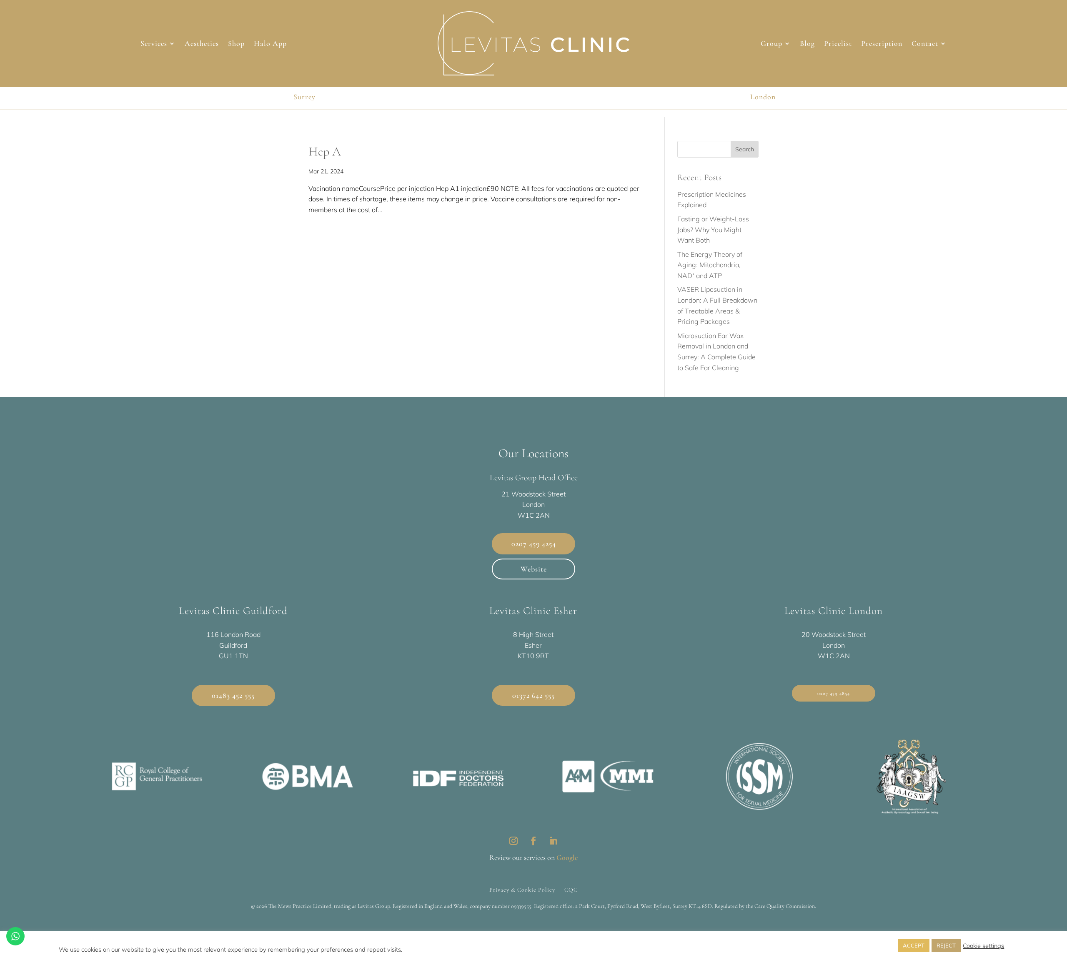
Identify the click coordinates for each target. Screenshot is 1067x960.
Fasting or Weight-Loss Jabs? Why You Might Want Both (713, 229)
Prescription (881, 44)
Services (153, 44)
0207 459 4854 (833, 693)
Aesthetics (202, 44)
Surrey (304, 96)
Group (771, 44)
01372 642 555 (533, 695)
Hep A (324, 151)
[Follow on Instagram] (513, 840)
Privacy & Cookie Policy (522, 889)
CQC (571, 889)
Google (567, 857)
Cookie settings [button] (983, 946)
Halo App (270, 44)
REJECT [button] (946, 945)
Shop (236, 44)
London (763, 96)
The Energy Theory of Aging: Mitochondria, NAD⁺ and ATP (709, 265)
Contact (925, 44)
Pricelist (838, 44)
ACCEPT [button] (913, 945)
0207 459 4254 (533, 543)
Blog (807, 44)
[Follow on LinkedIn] (553, 840)
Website (534, 569)
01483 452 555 (233, 695)
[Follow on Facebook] (533, 840)
